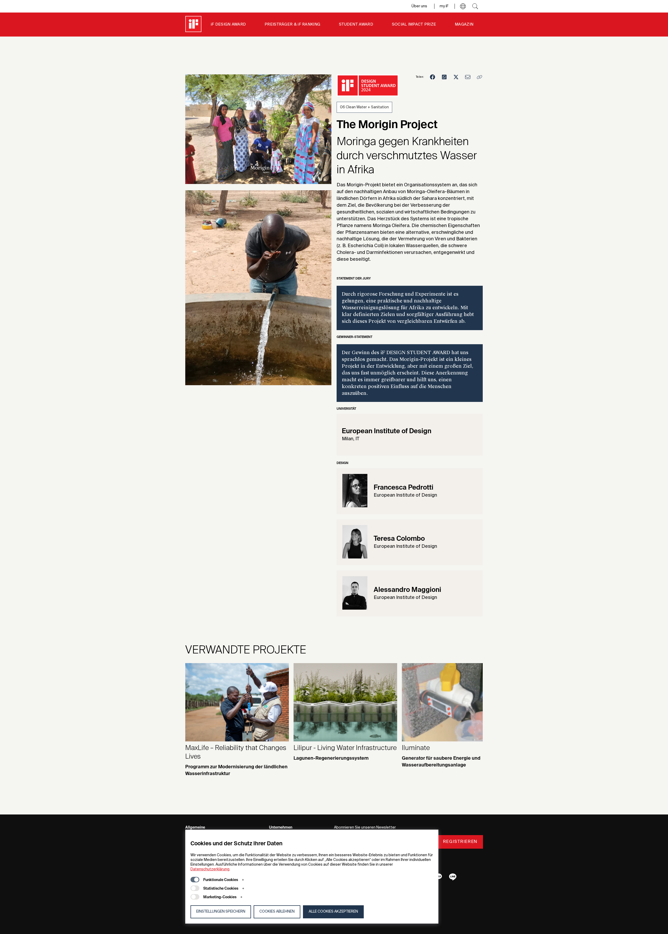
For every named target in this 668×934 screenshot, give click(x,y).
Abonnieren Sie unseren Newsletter (365, 827)
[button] (462, 6)
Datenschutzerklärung (209, 869)
